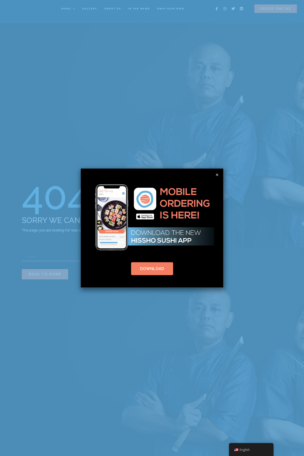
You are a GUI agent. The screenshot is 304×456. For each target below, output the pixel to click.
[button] (217, 174)
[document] (152, 228)
